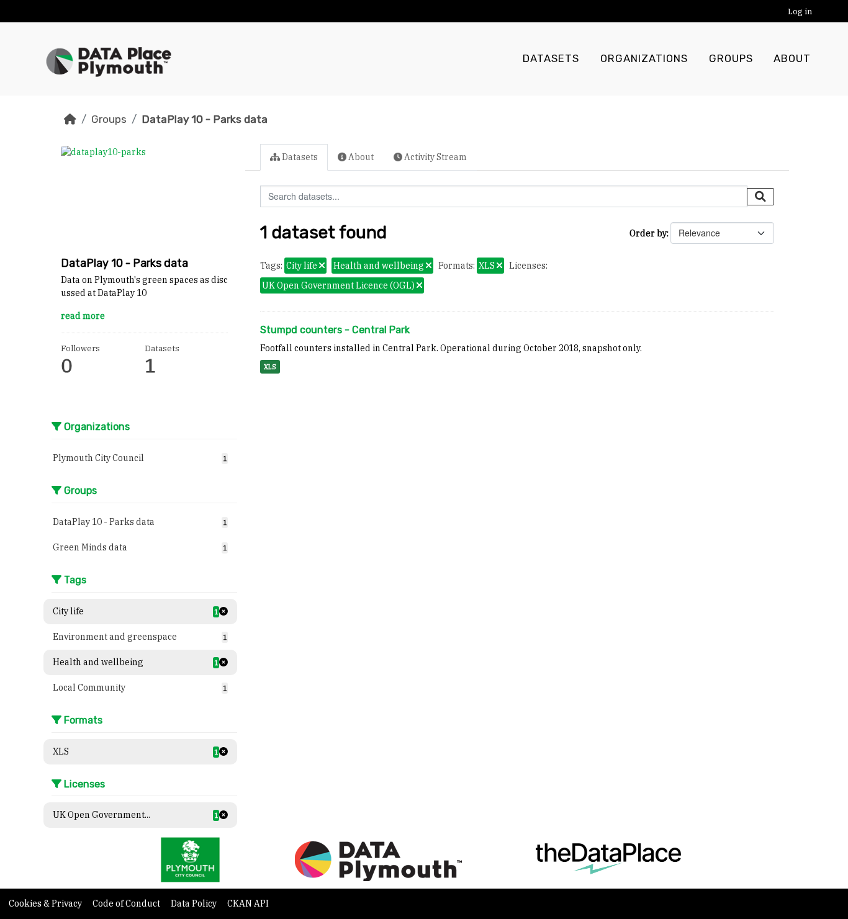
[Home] (70, 119)
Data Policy (195, 903)
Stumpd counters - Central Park (335, 330)
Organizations (644, 59)
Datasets (551, 59)
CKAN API (248, 903)
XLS (270, 366)
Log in (800, 11)
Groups (731, 59)
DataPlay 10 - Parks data (205, 119)
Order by (648, 233)
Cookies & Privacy (46, 903)
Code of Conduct (127, 903)
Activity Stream (434, 157)
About (792, 59)
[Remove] (322, 266)
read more (83, 315)
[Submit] (760, 196)
